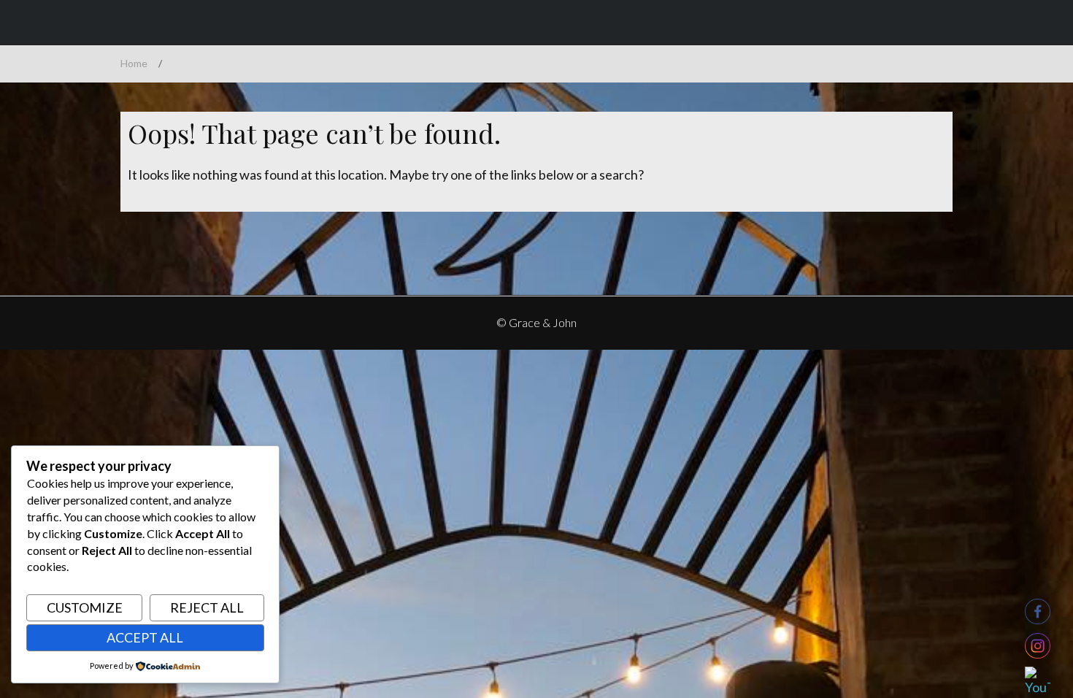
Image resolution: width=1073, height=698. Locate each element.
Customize (85, 607)
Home (133, 63)
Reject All (207, 607)
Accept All (145, 637)
